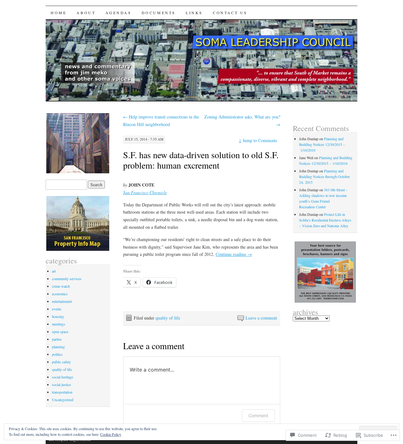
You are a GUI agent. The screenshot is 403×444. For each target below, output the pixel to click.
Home (58, 12)
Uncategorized (62, 399)
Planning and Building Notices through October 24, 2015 (324, 176)
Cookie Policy (110, 434)
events (56, 308)
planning (58, 346)
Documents (159, 12)
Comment (258, 415)
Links (194, 12)
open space (60, 331)
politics (57, 354)
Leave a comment (261, 318)
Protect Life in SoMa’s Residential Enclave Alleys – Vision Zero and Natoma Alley (325, 220)
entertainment (62, 301)
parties (57, 339)
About (86, 12)
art (54, 271)
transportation (62, 392)
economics (60, 293)
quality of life (168, 318)
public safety (61, 361)
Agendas (118, 12)
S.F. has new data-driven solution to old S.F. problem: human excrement (201, 160)
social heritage (62, 376)
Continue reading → (234, 254)
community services (67, 278)
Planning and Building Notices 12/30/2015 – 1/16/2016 (322, 144)
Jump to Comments (258, 140)
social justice (61, 384)
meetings (58, 323)
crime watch (61, 286)
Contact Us (230, 12)
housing (58, 316)
